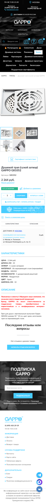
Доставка (10, 437)
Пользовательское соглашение (18, 464)
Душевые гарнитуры (34, 61)
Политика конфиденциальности (19, 481)
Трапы (38, 52)
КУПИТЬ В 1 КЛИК (36, 195)
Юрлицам (22, 30)
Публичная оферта (13, 461)
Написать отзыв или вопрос (23, 347)
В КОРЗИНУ (21, 195)
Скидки (9, 477)
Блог (8, 474)
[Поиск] (3, 41)
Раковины (28, 52)
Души (39, 48)
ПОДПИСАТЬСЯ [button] (23, 396)
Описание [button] (34, 224)
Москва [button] (18, 231)
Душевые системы (13, 52)
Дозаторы (7, 61)
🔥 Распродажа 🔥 (13, 48)
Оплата (9, 441)
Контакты (23, 34)
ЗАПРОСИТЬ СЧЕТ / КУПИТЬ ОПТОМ (24, 202)
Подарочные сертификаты (23, 70)
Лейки (5, 57)
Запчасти (23, 65)
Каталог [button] (10, 30)
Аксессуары (35, 65)
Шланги (18, 61)
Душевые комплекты (34, 57)
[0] (40, 41)
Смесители (29, 48)
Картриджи (16, 57)
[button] (11, 9)
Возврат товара (12, 444)
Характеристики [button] (12, 224)
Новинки (35, 30)
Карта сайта (11, 457)
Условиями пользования (28, 403)
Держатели (11, 65)
